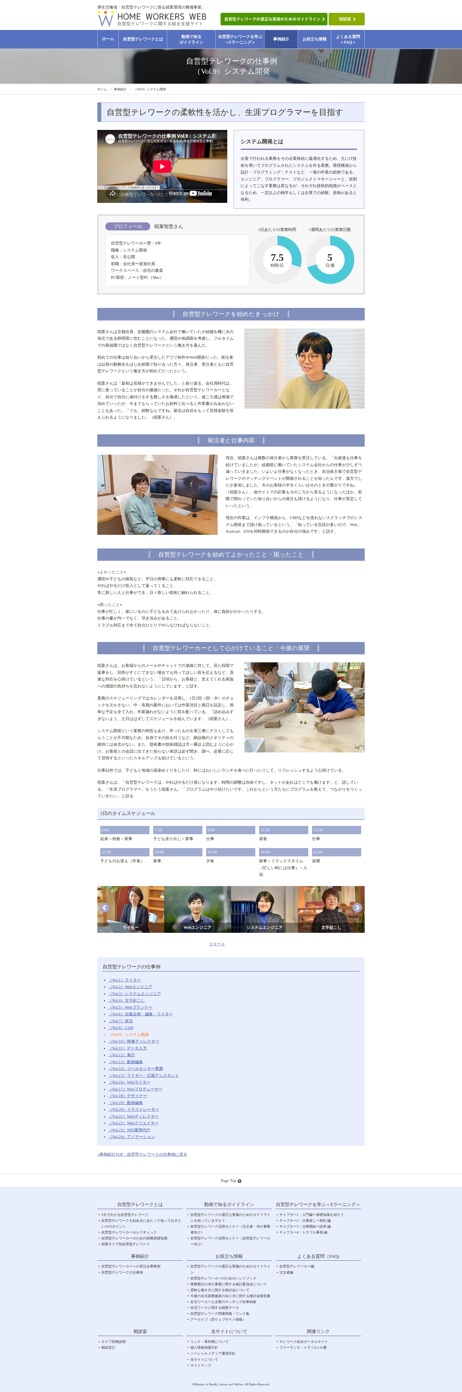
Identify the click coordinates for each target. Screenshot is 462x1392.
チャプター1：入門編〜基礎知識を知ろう (311, 1215)
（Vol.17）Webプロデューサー (135, 1089)
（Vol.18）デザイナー (127, 1096)
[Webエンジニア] (197, 889)
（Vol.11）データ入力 (127, 1048)
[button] (104, 907)
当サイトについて (204, 1360)
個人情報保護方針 (204, 1347)
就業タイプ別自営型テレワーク (125, 1244)
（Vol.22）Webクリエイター (133, 1123)
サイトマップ (200, 1365)
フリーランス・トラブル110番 (303, 1347)
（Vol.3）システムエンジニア (134, 994)
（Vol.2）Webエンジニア (130, 987)
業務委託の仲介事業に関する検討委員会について (228, 1284)
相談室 (140, 1331)
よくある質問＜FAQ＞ (348, 39)
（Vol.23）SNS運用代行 (129, 1130)
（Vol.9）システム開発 (128, 1035)
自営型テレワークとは (143, 39)
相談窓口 (108, 1347)
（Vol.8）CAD (120, 1028)
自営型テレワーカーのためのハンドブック (223, 1278)
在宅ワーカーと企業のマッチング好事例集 (223, 1302)
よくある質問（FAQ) (318, 1256)
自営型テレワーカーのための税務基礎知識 (134, 1238)
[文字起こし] (331, 889)
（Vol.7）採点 (120, 1021)
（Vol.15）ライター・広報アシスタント (143, 1075)
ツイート (217, 944)
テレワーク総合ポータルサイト (303, 1342)
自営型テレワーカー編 (296, 1266)
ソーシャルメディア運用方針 (213, 1353)
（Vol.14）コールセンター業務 (135, 1068)
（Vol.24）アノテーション (131, 1137)
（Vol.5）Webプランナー (130, 1007)
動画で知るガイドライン (191, 39)
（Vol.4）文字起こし (126, 1000)
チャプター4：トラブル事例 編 (303, 1232)
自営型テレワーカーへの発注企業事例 (130, 1266)
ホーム (108, 39)
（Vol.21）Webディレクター (133, 1116)
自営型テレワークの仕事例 (122, 1272)
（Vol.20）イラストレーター (133, 1109)
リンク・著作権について (209, 1342)
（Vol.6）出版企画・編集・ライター (140, 1014)
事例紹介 (281, 39)
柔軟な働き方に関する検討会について (219, 1290)
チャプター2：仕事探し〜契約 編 (305, 1221)
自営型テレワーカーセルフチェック (129, 1232)
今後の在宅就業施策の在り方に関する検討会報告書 (230, 1296)
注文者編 (286, 1272)
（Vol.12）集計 (121, 1055)
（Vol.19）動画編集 (125, 1103)
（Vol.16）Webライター (129, 1082)
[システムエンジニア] (264, 889)
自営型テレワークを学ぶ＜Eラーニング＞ (240, 39)
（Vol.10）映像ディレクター (133, 1041)
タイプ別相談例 (113, 1342)
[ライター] (130, 889)
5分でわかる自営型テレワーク (124, 1215)
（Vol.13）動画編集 (125, 1062)
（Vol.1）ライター (124, 980)
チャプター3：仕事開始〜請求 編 (305, 1226)
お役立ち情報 (315, 39)
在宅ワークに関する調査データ (214, 1308)
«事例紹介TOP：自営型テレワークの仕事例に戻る (142, 1154)
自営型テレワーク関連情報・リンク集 (219, 1314)
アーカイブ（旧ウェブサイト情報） (218, 1319)
